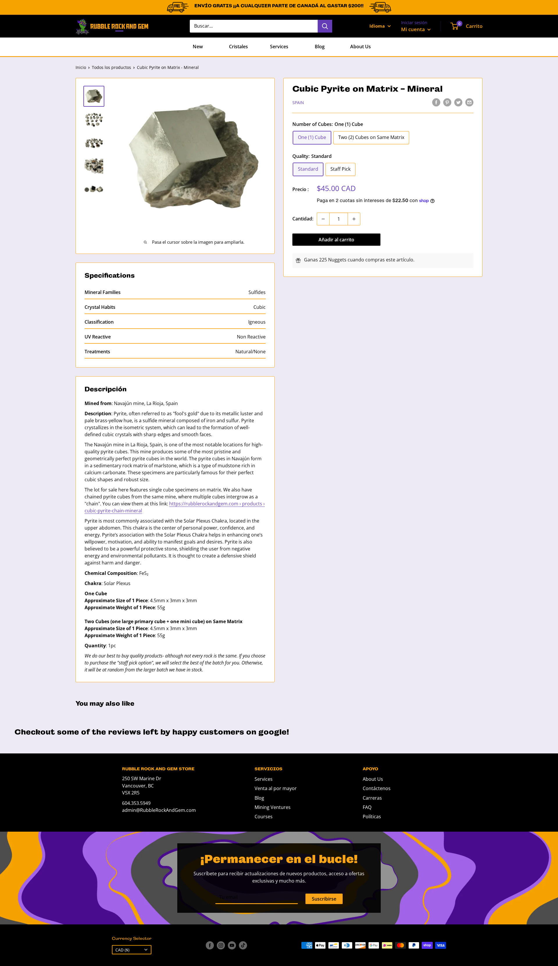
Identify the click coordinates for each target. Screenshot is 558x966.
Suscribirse (324, 899)
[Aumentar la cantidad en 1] (354, 219)
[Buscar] (325, 26)
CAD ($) (122, 950)
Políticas (372, 816)
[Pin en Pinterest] (447, 102)
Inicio (81, 67)
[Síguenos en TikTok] (243, 945)
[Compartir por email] (469, 102)
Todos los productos (111, 67)
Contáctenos (377, 788)
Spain (298, 102)
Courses (264, 816)
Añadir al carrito (336, 239)
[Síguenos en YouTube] (232, 945)
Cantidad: (302, 218)
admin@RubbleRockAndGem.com (159, 810)
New (198, 46)
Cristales (238, 46)
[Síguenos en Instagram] (221, 945)
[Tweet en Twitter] (458, 102)
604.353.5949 (136, 803)
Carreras (372, 798)
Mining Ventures (273, 807)
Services (279, 46)
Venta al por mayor (276, 788)
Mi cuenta (413, 29)
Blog (320, 46)
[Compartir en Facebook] (436, 102)
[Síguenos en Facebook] (210, 945)
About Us (360, 46)
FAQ (367, 807)
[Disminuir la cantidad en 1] (323, 219)
